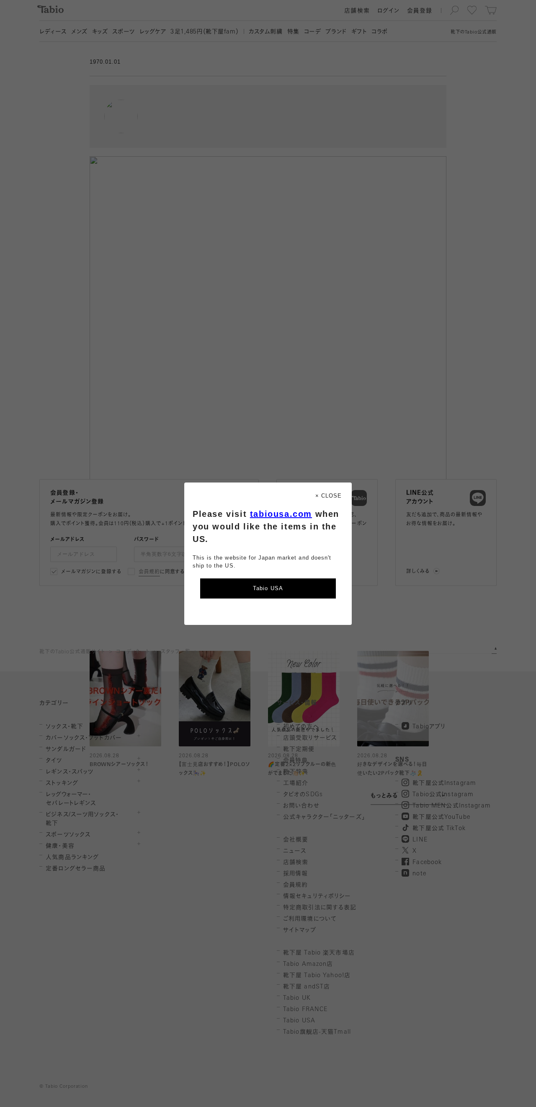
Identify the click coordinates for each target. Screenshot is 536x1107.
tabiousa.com (281, 514)
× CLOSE (328, 496)
